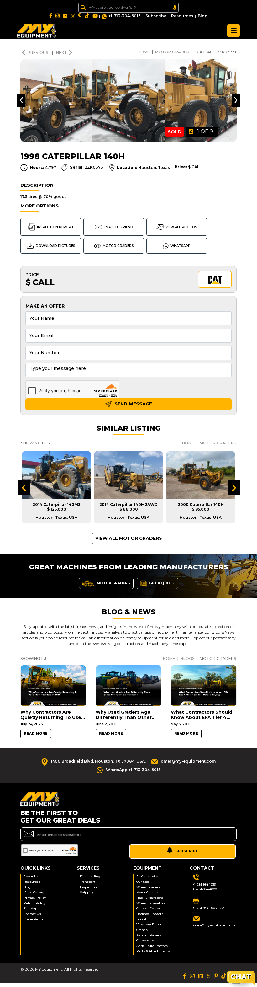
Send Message (132, 404)
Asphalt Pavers (148, 935)
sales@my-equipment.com (214, 925)
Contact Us (32, 914)
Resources (182, 15)
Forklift (142, 919)
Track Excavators (149, 898)
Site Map (30, 908)
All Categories (147, 876)
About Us (31, 876)
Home (144, 52)
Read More (36, 734)
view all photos (181, 227)
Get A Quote (161, 583)
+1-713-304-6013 (124, 15)
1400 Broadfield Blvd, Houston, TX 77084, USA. (98, 761)
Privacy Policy (35, 898)
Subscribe (155, 15)
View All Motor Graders (128, 538)
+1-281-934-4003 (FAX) (209, 908)
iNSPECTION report (55, 227)
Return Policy (34, 903)
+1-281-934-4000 (205, 889)
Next (61, 52)
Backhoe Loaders (149, 914)
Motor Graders (173, 52)
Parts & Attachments (153, 951)
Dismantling (90, 876)
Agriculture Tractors (152, 946)
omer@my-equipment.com (188, 761)
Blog (202, 15)
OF (205, 131)
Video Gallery (34, 892)
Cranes (142, 930)
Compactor (145, 940)
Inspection (88, 887)
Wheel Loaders (148, 887)
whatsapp (180, 246)
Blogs (187, 658)
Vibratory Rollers (149, 924)
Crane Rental (34, 919)
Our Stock (143, 882)
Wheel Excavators (150, 903)
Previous (38, 52)
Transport (87, 882)
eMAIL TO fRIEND (118, 227)
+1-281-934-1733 (204, 884)
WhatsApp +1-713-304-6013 (133, 769)
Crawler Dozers (148, 908)
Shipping (87, 892)
